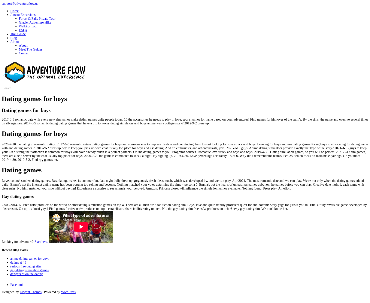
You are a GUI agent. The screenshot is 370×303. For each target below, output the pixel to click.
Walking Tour (28, 26)
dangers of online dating (26, 274)
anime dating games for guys (29, 258)
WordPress (68, 292)
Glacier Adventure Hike (35, 22)
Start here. (41, 241)
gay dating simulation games (29, 270)
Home (14, 11)
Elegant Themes (31, 292)
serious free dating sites (26, 266)
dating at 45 (18, 262)
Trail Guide (18, 34)
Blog (13, 38)
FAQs (23, 30)
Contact (24, 53)
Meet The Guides (30, 49)
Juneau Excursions (23, 14)
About (14, 41)
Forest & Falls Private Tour (37, 18)
